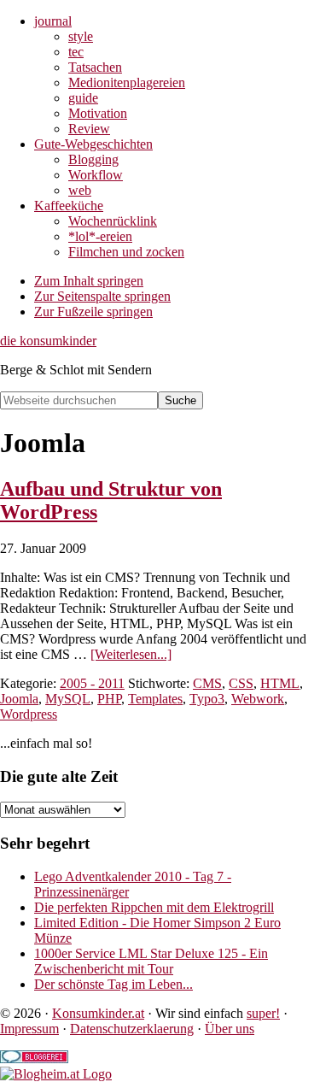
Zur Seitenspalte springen (102, 296)
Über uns (229, 1028)
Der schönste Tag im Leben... (113, 984)
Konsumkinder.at (98, 1013)
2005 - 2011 (92, 683)
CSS (241, 683)
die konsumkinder (48, 340)
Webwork (257, 698)
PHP (109, 698)
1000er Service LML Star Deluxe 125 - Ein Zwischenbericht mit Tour (151, 961)
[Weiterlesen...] (131, 654)
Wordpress (28, 714)
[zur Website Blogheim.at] (56, 1074)
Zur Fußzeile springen (93, 311)
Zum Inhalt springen (88, 280)
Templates (155, 698)
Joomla (19, 698)
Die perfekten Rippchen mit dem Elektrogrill (154, 907)
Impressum (29, 1028)
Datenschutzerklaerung (132, 1028)
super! (263, 1013)
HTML (280, 683)
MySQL (67, 698)
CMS (207, 683)
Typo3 (206, 698)
